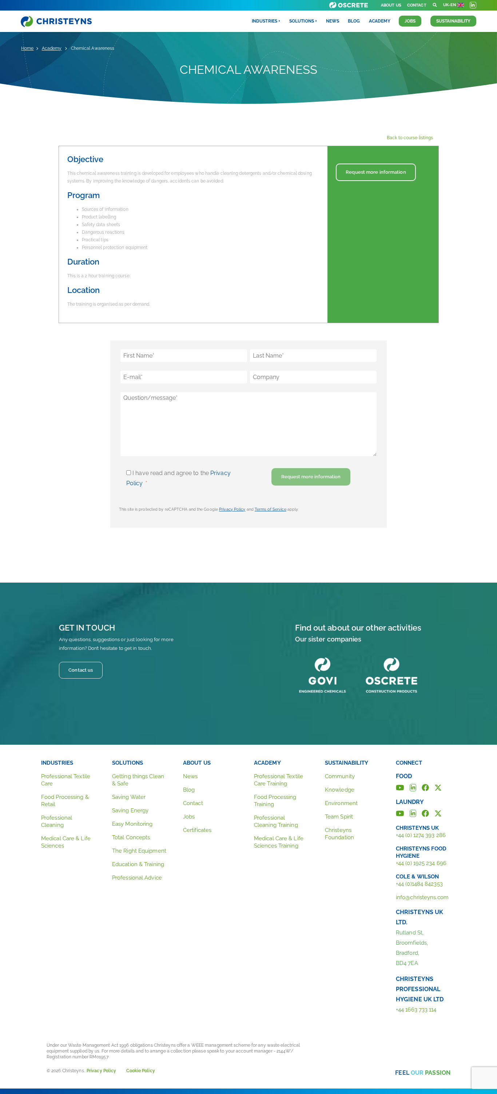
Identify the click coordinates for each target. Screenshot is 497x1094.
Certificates (197, 830)
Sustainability (453, 21)
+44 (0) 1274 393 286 (421, 835)
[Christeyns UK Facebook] (425, 812)
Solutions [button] (301, 21)
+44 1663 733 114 (416, 1009)
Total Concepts (131, 837)
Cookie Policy (140, 1070)
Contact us (80, 670)
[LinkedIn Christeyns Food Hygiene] (413, 787)
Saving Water (129, 797)
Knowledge (339, 790)
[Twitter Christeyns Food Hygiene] (438, 787)
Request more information (376, 172)
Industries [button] (264, 21)
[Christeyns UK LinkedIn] (413, 812)
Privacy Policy (232, 509)
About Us (391, 5)
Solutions (127, 763)
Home (27, 48)
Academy (379, 21)
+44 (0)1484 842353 (419, 884)
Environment (341, 803)
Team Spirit (339, 816)
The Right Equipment (139, 851)
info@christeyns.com (422, 897)
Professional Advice (137, 877)
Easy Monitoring (132, 824)
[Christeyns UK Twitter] (438, 812)
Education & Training (138, 864)
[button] (434, 5)
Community (340, 776)
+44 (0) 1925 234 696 (421, 863)
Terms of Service (270, 509)
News (332, 21)
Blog (354, 21)
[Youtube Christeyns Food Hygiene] (400, 787)
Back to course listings (410, 137)
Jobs (410, 21)
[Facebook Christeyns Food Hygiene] (425, 787)
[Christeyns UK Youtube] (400, 812)
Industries (57, 763)
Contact (416, 5)
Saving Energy (130, 810)
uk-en (449, 5)
